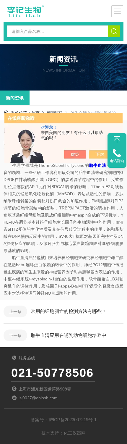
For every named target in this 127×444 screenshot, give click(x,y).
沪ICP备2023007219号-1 (72, 419)
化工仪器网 (75, 432)
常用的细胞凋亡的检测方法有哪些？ (68, 311)
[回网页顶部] (117, 140)
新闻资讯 (15, 97)
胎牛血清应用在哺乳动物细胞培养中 (68, 335)
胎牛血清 (97, 165)
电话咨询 (117, 161)
